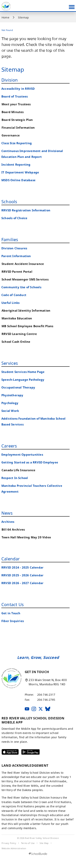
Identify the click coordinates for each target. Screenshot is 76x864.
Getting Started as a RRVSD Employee (29, 462)
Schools (9, 201)
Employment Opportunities (22, 455)
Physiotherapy (12, 395)
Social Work (10, 411)
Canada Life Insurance (18, 470)
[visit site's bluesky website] (47, 709)
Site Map (44, 843)
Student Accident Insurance (23, 264)
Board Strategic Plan (17, 120)
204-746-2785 (46, 699)
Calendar (10, 559)
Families (9, 239)
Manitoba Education (17, 318)
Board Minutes (13, 112)
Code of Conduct (13, 295)
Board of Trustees (14, 96)
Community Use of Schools (21, 287)
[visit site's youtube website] (27, 709)
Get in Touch (10, 613)
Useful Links (10, 303)
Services (9, 363)
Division (9, 80)
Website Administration (14, 848)
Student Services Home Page (22, 372)
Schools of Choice (14, 218)
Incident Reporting (16, 165)
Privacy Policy (9, 843)
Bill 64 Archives (13, 529)
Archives (7, 522)
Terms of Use (27, 843)
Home (5, 17)
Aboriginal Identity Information (26, 311)
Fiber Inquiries (12, 621)
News (7, 513)
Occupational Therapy (18, 387)
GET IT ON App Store (8, 753)
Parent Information (16, 256)
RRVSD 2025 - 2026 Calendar (22, 575)
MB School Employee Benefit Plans (27, 326)
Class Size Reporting (16, 143)
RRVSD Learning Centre (19, 334)
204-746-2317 (46, 694)
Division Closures (14, 248)
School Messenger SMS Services (25, 279)
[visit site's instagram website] (34, 709)
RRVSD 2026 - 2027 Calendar (22, 583)
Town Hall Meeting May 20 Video (26, 537)
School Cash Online (16, 342)
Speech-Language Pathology (22, 380)
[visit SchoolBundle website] (38, 853)
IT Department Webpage (20, 172)
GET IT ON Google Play (28, 753)
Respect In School (14, 478)
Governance (11, 135)
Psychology (9, 403)
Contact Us (12, 604)
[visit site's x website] (40, 709)
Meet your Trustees (16, 104)
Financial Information (18, 128)
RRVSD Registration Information (25, 210)
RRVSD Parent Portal (17, 272)
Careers (9, 446)
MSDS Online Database (18, 180)
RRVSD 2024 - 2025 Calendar (22, 567)
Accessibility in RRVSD (18, 89)
